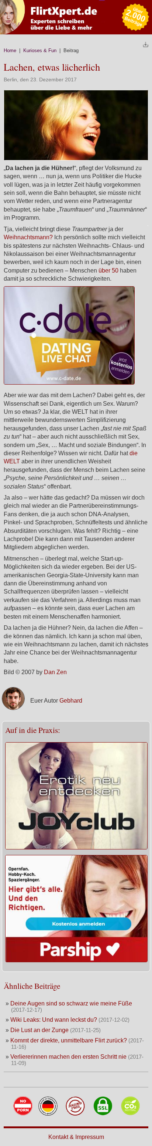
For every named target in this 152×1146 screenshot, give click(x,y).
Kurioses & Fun (39, 50)
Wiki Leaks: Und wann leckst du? (53, 1020)
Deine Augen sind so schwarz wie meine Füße (71, 1003)
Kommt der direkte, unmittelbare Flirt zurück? (68, 1040)
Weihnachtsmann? (28, 237)
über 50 (108, 270)
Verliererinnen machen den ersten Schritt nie (68, 1057)
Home (10, 50)
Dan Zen (55, 672)
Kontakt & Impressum (76, 1137)
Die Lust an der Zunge (40, 1030)
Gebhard (70, 700)
